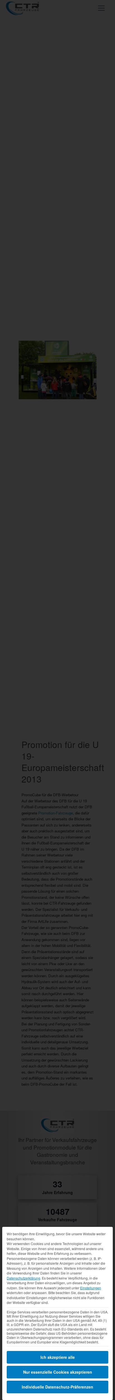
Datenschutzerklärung (23, 1278)
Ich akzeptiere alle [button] (57, 1357)
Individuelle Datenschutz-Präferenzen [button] (57, 1387)
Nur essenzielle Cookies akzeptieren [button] (57, 1372)
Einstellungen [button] (90, 1287)
